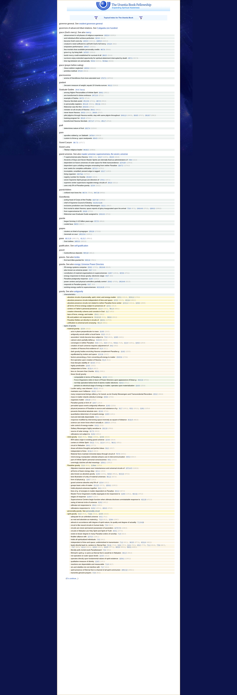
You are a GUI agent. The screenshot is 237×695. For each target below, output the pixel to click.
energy (77, 264)
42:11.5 (130, 420)
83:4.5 (95, 138)
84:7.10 (96, 193)
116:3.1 (102, 320)
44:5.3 (128, 457)
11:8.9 (102, 331)
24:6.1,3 (123, 115)
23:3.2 (155, 394)
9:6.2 (107, 448)
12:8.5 (116, 337)
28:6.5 (104, 55)
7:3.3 (94, 573)
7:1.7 (102, 567)
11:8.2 (138, 343)
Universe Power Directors (92, 264)
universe (124, 154)
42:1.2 (117, 491)
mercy (88, 32)
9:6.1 (109, 460)
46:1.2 (110, 85)
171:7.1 (103, 78)
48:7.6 (103, 49)
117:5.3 (90, 537)
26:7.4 (98, 101)
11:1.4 (100, 309)
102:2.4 (106, 35)
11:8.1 (142, 408)
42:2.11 (135, 494)
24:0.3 (83, 112)
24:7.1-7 (91, 121)
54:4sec (105, 61)
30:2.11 (97, 104)
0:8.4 (130, 160)
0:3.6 (96, 343)
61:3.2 (83, 238)
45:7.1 (130, 58)
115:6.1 (103, 462)
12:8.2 (138, 303)
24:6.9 (95, 112)
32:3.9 (97, 38)
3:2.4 (105, 343)
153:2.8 (91, 231)
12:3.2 (116, 300)
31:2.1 (103, 206)
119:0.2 (152, 208)
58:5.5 (76, 224)
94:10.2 (86, 150)
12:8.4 (111, 519)
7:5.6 (158, 545)
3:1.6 (80, 437)
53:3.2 (96, 388)
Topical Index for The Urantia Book (118, 18)
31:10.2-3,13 (97, 203)
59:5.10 (86, 253)
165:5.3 (77, 241)
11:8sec (93, 465)
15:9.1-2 (131, 297)
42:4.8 (92, 363)
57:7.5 (96, 221)
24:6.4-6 (85, 107)
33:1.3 (124, 553)
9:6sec (90, 437)
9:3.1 (131, 408)
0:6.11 (97, 425)
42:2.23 (143, 499)
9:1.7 (120, 408)
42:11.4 (127, 300)
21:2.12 (96, 485)
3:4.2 (111, 346)
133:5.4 (107, 423)
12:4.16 (100, 354)
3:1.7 (107, 311)
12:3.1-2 (125, 303)
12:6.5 (88, 366)
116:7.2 (120, 165)
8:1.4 (101, 348)
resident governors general (91, 24)
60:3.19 (68, 238)
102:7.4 (87, 128)
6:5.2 (139, 545)
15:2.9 (111, 157)
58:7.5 (75, 143)
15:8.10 (87, 400)
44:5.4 (118, 547)
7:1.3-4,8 (140, 522)
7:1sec (90, 514)
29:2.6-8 (102, 267)
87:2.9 (80, 71)
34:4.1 (88, 445)
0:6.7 (90, 270)
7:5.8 (129, 208)
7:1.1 (148, 545)
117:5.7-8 (117, 528)
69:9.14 (87, 260)
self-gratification (81, 246)
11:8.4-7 (89, 497)
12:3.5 (101, 514)
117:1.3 (94, 168)
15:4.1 (96, 314)
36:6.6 (109, 317)
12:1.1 (98, 471)
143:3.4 (86, 68)
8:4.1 (99, 488)
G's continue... (72, 578)
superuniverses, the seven (107, 154)
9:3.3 (103, 334)
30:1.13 (85, 104)
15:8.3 (106, 397)
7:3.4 (106, 525)
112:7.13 (95, 200)
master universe (88, 154)
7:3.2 (106, 337)
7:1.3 (100, 519)
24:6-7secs (79, 90)
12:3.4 (93, 185)
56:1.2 (109, 477)
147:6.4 (91, 135)
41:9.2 (93, 434)
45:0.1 (97, 371)
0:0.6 (90, 157)
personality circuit (93, 511)
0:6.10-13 (97, 317)
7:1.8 (107, 564)
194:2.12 (125, 570)
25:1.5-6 (86, 101)
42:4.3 (121, 383)
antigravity (78, 291)
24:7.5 (81, 98)
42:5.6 (122, 273)
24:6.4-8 (140, 208)
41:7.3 (92, 431)
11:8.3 (138, 386)
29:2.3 (110, 183)
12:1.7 (100, 157)
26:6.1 (101, 92)
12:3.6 (102, 437)
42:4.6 (101, 411)
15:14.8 (88, 177)
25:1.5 (83, 118)
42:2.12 (140, 380)
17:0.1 (102, 180)
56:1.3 (112, 309)
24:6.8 (85, 211)
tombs (77, 257)
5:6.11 (116, 343)
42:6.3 (105, 508)
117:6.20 (123, 163)
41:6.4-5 (99, 340)
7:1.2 (121, 542)
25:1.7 (103, 121)
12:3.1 (119, 297)
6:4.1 (101, 517)
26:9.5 (136, 115)
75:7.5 (118, 454)
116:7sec (80, 174)
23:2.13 (104, 428)
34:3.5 (132, 542)
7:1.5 (119, 534)
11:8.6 (123, 494)
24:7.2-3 (95, 95)
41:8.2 (94, 391)
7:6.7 (73, 547)
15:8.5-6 (119, 357)
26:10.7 (147, 115)
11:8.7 (110, 273)
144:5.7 (86, 47)
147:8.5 (86, 52)
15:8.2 (90, 267)
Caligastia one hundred (107, 28)
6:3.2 (119, 545)
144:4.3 (85, 41)
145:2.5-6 (82, 234)
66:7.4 (85, 193)
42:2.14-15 (100, 287)
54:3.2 (93, 61)
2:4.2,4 (109, 44)
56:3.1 (114, 442)
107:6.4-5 (129, 468)
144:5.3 (99, 41)
